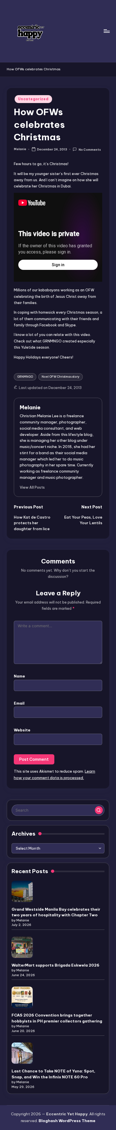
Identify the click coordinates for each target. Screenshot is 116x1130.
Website (22, 730)
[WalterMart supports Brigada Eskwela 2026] (22, 947)
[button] (32, 487)
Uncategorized (33, 99)
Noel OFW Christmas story (60, 377)
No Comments (90, 149)
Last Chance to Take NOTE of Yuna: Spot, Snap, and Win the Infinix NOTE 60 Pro (53, 1073)
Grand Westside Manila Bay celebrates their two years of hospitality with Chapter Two (56, 912)
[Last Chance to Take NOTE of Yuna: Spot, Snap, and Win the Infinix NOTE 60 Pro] (22, 1053)
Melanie (30, 407)
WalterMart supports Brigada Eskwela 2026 (55, 965)
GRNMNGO (25, 377)
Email (19, 703)
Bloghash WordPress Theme (67, 1120)
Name (19, 676)
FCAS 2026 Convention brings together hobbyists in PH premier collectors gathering (57, 1018)
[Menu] (106, 30)
